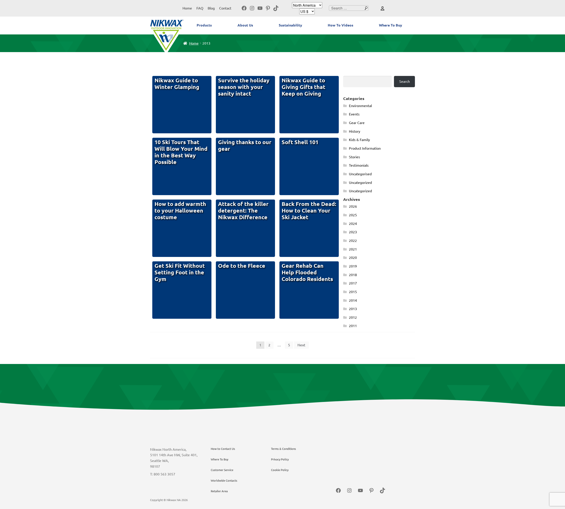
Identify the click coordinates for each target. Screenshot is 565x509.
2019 (353, 266)
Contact (225, 8)
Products (204, 25)
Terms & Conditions (283, 448)
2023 (353, 232)
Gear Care (357, 123)
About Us (245, 25)
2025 (353, 215)
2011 (353, 326)
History (354, 131)
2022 (353, 241)
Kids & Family (359, 140)
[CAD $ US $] (307, 11)
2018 (353, 275)
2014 (353, 300)
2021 (353, 249)
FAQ (199, 8)
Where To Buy (390, 25)
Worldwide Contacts (224, 480)
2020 (353, 258)
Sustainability (290, 25)
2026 (353, 206)
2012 (353, 317)
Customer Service (222, 469)
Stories (354, 157)
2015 (353, 292)
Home (187, 8)
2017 (353, 283)
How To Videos (340, 25)
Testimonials (359, 165)
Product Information (365, 148)
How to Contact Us (223, 448)
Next (301, 345)
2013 (353, 309)
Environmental (360, 106)
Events (354, 114)
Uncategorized (360, 183)
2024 (353, 224)
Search (404, 81)
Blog (211, 8)
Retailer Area (219, 491)
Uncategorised (360, 174)
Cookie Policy (279, 469)
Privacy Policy (280, 459)
